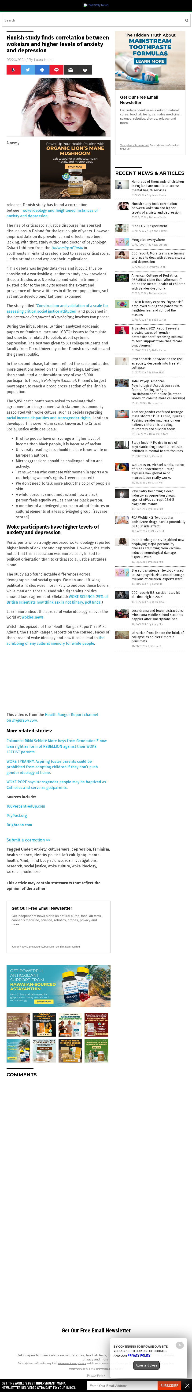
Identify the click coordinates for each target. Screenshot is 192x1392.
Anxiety (40, 849)
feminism (101, 849)
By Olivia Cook (157, 266)
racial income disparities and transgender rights (49, 418)
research (14, 866)
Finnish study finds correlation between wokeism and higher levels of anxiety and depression (156, 208)
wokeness (32, 872)
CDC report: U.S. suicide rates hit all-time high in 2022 (156, 595)
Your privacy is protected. (26, 946)
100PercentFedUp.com (26, 806)
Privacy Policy (96, 1375)
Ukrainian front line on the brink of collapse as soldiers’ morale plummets (158, 637)
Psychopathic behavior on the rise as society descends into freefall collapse (157, 363)
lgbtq (81, 855)
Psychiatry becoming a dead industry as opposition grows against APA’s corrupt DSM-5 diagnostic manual (153, 497)
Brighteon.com (24, 720)
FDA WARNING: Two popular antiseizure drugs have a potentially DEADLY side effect (158, 522)
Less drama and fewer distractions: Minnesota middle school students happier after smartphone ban (158, 615)
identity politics (47, 855)
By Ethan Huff (156, 372)
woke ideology (84, 866)
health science (19, 855)
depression (81, 849)
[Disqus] (59, 1139)
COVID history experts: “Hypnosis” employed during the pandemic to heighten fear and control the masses (157, 308)
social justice (35, 866)
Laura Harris (43, 60)
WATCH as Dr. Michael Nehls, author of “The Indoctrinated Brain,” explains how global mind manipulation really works (158, 471)
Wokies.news (33, 617)
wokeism (14, 872)
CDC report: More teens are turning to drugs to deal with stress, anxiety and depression (158, 257)
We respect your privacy (72, 1363)
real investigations (81, 860)
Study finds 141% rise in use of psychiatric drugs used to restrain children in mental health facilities (157, 447)
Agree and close (146, 1365)
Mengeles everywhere (148, 240)
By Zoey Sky (156, 624)
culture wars (59, 849)
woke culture (59, 866)
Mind (24, 860)
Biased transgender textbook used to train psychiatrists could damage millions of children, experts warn (158, 575)
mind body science (46, 860)
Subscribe (169, 1386)
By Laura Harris (157, 195)
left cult (68, 855)
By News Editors (158, 231)
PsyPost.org (17, 815)
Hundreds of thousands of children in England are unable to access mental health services (158, 186)
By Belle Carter (157, 319)
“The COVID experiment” (150, 226)
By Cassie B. (155, 403)
